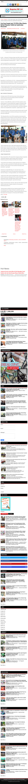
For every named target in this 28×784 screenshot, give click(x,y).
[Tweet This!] (5, 194)
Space (2, 625)
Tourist (2, 627)
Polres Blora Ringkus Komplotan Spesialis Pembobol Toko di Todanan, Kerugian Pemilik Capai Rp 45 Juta (16, 734)
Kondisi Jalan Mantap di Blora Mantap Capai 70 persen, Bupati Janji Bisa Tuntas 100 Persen (16, 692)
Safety (2, 623)
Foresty (2, 611)
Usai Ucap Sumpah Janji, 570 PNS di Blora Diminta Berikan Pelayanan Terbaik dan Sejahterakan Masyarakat (14, 25)
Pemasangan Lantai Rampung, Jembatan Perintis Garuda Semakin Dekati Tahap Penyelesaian (16, 647)
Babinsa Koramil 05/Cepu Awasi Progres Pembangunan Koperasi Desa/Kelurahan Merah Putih (16, 764)
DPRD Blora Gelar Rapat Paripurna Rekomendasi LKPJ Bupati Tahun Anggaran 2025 (16, 753)
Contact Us (3, 486)
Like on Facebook (5, 560)
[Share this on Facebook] (3, 194)
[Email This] (2, 197)
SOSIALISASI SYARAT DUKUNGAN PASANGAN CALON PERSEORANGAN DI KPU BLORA (15, 468)
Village (2, 629)
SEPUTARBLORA (13, 779)
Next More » (3, 347)
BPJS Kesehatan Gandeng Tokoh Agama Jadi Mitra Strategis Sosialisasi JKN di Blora (15, 336)
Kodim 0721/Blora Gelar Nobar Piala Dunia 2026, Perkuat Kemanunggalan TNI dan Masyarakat (16, 389)
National (2, 616)
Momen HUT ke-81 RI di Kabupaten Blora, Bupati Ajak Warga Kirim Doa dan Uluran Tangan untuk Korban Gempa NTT (15, 532)
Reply (5, 245)
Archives (11, 513)
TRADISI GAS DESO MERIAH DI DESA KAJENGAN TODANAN (16, 453)
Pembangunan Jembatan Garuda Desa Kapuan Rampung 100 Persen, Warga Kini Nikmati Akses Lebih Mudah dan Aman (16, 641)
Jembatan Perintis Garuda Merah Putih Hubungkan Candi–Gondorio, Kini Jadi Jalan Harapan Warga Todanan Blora (13, 272)
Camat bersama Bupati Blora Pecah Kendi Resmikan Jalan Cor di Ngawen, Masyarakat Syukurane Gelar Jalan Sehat (11, 212)
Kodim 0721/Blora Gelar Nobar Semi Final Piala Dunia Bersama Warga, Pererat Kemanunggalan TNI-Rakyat (16, 401)
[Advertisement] (14, 293)
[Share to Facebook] (5, 197)
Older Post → (24, 233)
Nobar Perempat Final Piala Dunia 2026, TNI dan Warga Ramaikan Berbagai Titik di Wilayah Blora (16, 413)
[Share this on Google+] (6, 194)
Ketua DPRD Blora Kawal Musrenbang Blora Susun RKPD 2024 (17, 210)
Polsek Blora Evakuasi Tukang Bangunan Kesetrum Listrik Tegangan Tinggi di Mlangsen (15, 728)
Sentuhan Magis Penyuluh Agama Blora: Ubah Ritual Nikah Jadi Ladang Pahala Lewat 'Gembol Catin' (16, 574)
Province (2, 618)
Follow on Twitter (5, 557)
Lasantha (18, 780)
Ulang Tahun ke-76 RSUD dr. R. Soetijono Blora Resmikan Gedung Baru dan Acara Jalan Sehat (16, 324)
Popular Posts (4, 513)
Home (2, 19)
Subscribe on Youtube (6, 563)
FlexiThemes (7, 780)
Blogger (23, 779)
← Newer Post (3, 233)
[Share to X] (4, 197)
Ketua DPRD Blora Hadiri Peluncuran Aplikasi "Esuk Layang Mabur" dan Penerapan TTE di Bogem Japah (5, 212)
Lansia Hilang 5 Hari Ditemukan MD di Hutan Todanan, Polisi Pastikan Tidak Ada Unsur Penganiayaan (16, 342)
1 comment (22, 28)
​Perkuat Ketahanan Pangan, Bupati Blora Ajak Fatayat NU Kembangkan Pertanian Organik (16, 653)
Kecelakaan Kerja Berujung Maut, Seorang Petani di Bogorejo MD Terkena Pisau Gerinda (15, 592)
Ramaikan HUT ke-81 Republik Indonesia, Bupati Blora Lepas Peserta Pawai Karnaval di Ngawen (15, 517)
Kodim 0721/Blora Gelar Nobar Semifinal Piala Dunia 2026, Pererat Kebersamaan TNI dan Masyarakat (16, 395)
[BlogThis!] (3, 197)
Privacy (2, 488)
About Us (2, 484)
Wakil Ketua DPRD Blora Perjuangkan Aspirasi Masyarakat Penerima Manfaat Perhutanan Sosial (16, 547)
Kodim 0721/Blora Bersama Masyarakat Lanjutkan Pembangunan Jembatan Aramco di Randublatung (15, 580)
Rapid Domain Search (16, 781)
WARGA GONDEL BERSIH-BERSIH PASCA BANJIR (14, 474)
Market (2, 614)
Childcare (2, 609)
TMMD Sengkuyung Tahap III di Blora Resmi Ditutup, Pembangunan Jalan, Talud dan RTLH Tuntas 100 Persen (16, 540)
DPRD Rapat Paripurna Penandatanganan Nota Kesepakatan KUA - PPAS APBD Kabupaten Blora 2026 (16, 524)
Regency (5, 19)
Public (2, 620)
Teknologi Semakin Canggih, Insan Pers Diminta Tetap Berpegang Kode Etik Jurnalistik (16, 598)
